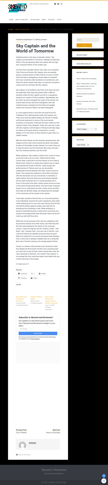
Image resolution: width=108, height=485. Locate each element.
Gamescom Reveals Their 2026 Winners (86, 103)
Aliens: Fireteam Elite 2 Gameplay (86, 78)
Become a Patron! (82, 55)
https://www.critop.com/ (54, 482)
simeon (44, 40)
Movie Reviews (22, 29)
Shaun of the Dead (53, 433)
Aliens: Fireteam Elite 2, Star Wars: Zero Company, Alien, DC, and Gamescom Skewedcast (87, 86)
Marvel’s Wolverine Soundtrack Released (86, 95)
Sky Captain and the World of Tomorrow (21, 299)
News (44, 19)
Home (11, 19)
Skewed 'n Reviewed (54, 469)
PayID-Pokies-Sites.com (84, 63)
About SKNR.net (21, 19)
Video (59, 19)
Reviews (51, 19)
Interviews (35, 19)
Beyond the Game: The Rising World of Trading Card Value (87, 110)
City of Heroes (21, 433)
